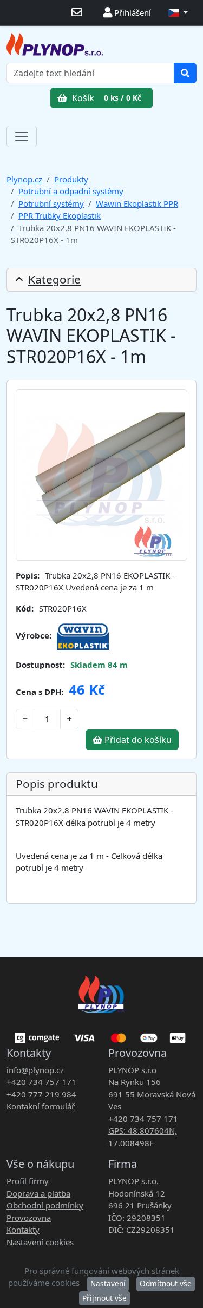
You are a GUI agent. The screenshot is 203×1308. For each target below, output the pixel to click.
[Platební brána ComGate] (101, 1034)
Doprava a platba (38, 1193)
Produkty (71, 179)
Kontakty (23, 1229)
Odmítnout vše (166, 1283)
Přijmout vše (104, 1298)
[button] (178, 12)
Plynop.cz (24, 179)
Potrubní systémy (51, 203)
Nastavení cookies (40, 1242)
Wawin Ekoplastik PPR (137, 203)
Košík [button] (105, 98)
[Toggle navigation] (21, 136)
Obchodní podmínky (44, 1205)
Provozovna (28, 1217)
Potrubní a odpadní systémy (70, 191)
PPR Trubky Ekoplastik (59, 215)
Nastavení (108, 1283)
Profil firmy (27, 1180)
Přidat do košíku (137, 740)
